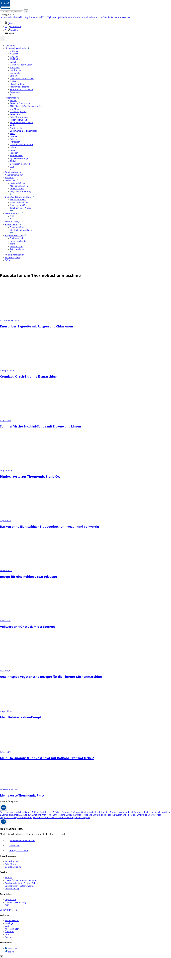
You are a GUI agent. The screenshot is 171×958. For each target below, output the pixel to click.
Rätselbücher (11, 224)
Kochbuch (156, 812)
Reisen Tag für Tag (18, 119)
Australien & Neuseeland (21, 122)
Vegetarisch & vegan (10, 817)
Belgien (13, 139)
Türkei (13, 161)
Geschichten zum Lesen (21, 64)
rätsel (18, 17)
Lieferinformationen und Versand (21, 880)
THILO (45, 17)
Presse (8, 937)
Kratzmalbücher (17, 183)
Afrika (12, 125)
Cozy (75, 17)
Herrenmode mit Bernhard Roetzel (134, 812)
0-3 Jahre (14, 51)
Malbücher (10, 180)
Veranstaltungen (28, 817)
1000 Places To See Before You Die (26, 106)
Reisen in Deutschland (20, 103)
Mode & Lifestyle (13, 221)
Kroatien (14, 152)
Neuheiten (10, 45)
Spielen (13, 75)
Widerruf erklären (8, 909)
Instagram (12, 948)
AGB (7, 905)
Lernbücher (15, 70)
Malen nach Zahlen (19, 186)
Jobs (7, 934)
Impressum (10, 899)
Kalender (9, 177)
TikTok (11, 951)
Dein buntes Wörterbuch (22, 78)
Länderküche (59, 814)
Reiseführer (10, 97)
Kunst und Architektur (42, 814)
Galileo (13, 81)
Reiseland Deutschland (94, 814)
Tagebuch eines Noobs (20, 208)
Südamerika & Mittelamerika (23, 130)
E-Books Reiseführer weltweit (116, 17)
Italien (13, 147)
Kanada (13, 150)
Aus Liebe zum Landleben (12, 812)
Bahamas (69, 17)
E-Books (9, 260)
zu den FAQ (14, 845)
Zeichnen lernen (17, 249)
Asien (12, 133)
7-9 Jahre (14, 56)
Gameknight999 (17, 205)
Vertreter (9, 926)
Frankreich (15, 141)
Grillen (13, 216)
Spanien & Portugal (19, 158)
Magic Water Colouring (21, 191)
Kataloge (9, 923)
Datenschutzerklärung (15, 902)
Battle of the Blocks (19, 202)
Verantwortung (12, 888)
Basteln (13, 62)
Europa (13, 136)
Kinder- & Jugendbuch (15, 48)
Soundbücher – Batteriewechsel (20, 886)
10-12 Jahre (15, 59)
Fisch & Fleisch (54, 812)
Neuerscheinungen (14, 174)
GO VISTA (14, 108)
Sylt (49, 17)
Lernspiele (15, 73)
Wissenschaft (16, 246)
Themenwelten (12, 920)
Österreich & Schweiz (20, 163)
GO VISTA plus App (18, 111)
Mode (80, 814)
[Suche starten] (26, 11)
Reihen (13, 100)
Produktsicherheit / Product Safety (21, 883)
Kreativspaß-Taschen (20, 86)
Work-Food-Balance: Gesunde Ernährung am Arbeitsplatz (63, 817)
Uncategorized (154, 814)
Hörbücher (15, 67)
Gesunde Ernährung (71, 812)
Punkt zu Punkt (17, 188)
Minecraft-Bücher (18, 199)
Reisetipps (132, 814)
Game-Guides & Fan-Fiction (18, 197)
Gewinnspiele (87, 812)
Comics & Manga (13, 172)
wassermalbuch (85, 17)
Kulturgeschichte (18, 241)
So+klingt (55, 17)
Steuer (32, 17)
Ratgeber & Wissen (14, 235)
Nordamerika (16, 128)
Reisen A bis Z (16, 114)
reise (2, 17)
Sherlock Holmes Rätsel (21, 230)
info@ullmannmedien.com (22, 840)
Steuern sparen (12, 257)
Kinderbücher (11, 861)
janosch (38, 17)
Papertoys (15, 92)
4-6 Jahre (14, 53)
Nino (62, 17)
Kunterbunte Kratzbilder (21, 89)
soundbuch (10, 17)
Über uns (9, 931)
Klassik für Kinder (18, 84)
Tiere (12, 243)
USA (12, 166)
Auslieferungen (12, 928)
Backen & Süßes (32, 812)
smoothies (98, 17)
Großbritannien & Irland (21, 144)
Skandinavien (16, 155)
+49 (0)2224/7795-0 (18, 850)
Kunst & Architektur (14, 254)
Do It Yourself (16, 238)
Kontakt (8, 877)
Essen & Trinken (12, 213)
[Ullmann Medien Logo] (5, 8)
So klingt (25, 17)
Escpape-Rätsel (17, 227)
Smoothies (142, 814)
